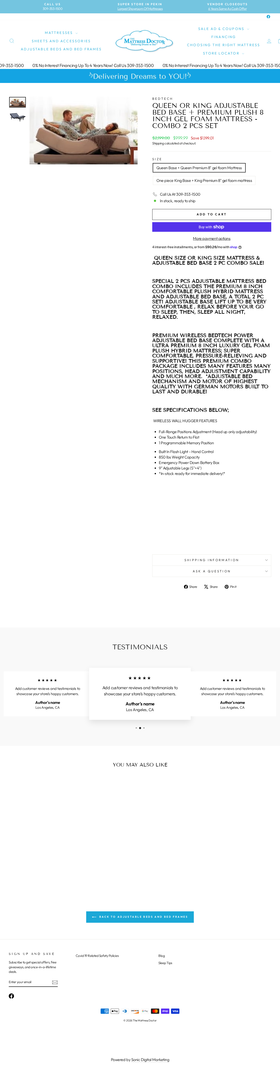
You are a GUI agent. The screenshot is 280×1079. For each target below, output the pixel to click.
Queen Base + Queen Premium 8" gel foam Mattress (199, 167)
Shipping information (211, 560)
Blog (161, 956)
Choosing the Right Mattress (223, 45)
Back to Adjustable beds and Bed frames (143, 916)
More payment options (211, 238)
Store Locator (222, 53)
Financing (223, 37)
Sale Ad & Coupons (222, 28)
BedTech (162, 99)
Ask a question (212, 571)
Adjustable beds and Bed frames (61, 49)
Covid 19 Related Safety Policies (97, 956)
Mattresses (59, 32)
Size (157, 159)
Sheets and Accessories (61, 41)
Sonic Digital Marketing (150, 1059)
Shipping (158, 143)
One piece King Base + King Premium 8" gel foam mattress (204, 180)
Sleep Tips (165, 963)
